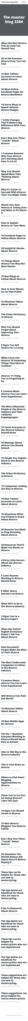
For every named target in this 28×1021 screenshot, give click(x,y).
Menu (23, 2)
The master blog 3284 (9, 2)
